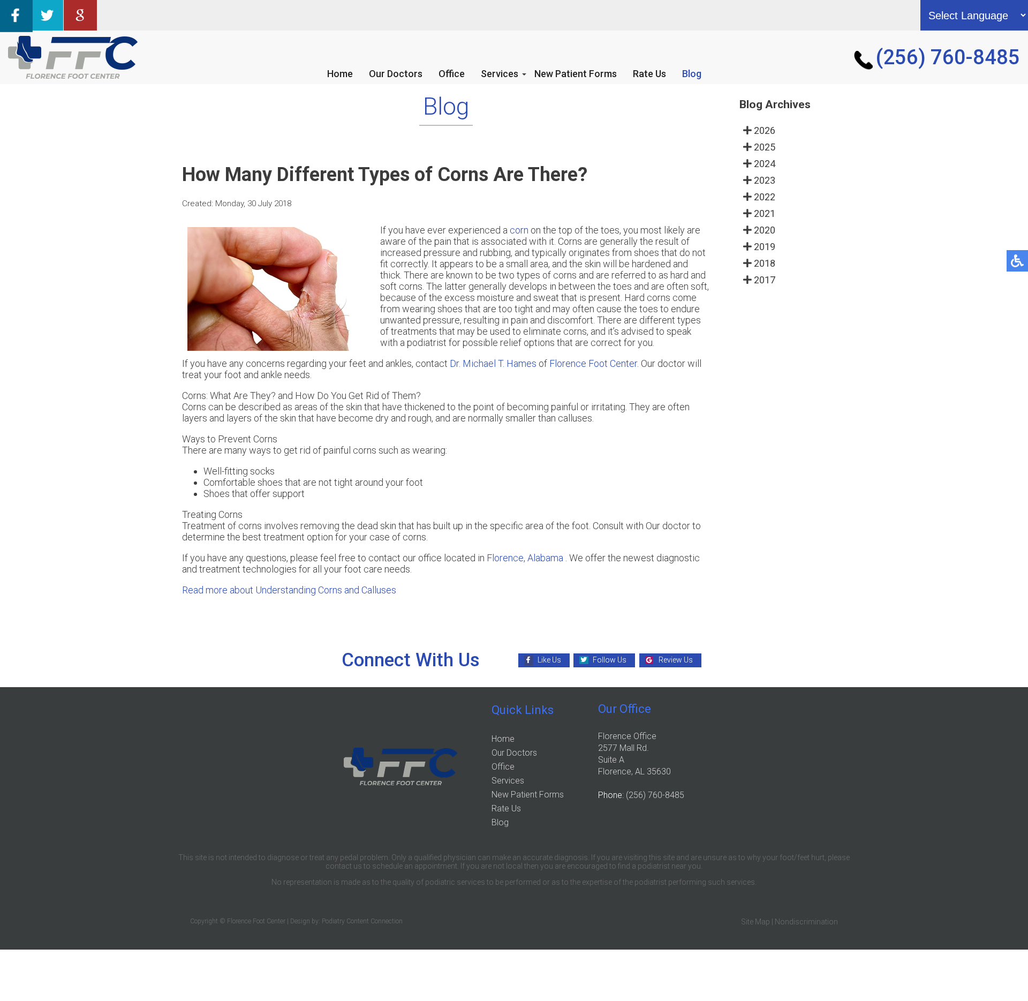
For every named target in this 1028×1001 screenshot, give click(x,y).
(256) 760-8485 (948, 57)
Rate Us (649, 73)
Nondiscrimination (806, 921)
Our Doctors (395, 73)
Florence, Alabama (525, 557)
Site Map (755, 921)
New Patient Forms (575, 73)
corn (519, 230)
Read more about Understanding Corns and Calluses (289, 590)
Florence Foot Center (593, 363)
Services (499, 73)
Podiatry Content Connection (362, 921)
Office (452, 73)
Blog (691, 73)
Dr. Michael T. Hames (493, 363)
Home (340, 73)
